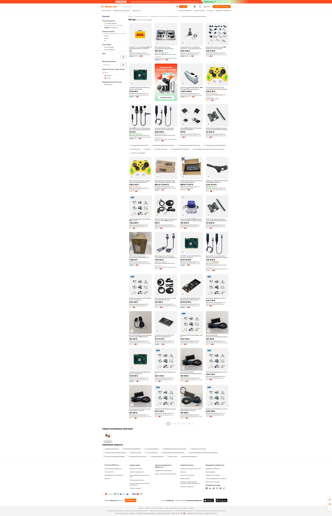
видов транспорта (135, 149)
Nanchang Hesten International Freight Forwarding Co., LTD (140, 54)
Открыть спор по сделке (187, 475)
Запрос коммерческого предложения (165, 474)
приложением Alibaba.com (194, 500)
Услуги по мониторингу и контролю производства (140, 484)
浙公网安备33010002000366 (194, 513)
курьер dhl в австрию (136, 452)
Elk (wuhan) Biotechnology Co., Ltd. (189, 226)
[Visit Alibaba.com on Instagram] (217, 488)
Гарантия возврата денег (137, 472)
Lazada (166, 508)
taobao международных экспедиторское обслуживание (204, 452)
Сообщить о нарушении (187, 486)
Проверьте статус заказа (213, 475)
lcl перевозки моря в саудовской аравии (215, 145)
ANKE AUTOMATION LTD (187, 188)
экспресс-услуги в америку (138, 153)
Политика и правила (135, 488)
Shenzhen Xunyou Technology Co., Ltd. (190, 135)
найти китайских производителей (132, 448)
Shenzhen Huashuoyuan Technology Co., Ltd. (166, 267)
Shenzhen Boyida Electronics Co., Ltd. (216, 135)
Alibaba (130, 16)
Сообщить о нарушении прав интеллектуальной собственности (190, 482)
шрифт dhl (147, 149)
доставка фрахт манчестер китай (180, 149)
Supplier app (170, 500)
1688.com (148, 508)
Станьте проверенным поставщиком (216, 478)
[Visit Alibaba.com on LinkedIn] (210, 488)
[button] (177, 7)
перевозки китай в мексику (112, 448)
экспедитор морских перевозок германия (115, 452)
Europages (191, 508)
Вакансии (107, 478)
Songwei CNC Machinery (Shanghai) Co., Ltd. (191, 95)
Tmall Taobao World (157, 508)
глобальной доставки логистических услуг (163, 145)
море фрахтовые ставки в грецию (139, 145)
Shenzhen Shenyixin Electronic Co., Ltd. (216, 54)
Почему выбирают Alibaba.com (113, 468)
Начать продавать (210, 472)
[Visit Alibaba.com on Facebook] (207, 488)
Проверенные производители (163, 470)
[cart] (200, 7)
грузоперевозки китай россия (189, 456)
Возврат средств (185, 478)
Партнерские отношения (213, 481)
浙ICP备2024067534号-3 (210, 513)
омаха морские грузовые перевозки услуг (189, 145)
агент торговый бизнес (152, 452)
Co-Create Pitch (109, 472)
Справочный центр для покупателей (190, 468)
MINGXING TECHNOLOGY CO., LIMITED (165, 188)
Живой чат (183, 472)
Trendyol (184, 508)
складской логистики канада (198, 448)
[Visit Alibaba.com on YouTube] (220, 488)
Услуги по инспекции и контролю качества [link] (194, 16)
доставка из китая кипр (161, 149)
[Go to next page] (192, 423)
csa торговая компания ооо (152, 448)
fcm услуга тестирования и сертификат (115, 456)
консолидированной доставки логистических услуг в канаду (209, 149)
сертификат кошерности (157, 456)
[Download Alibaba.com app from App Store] (209, 500)
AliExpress (141, 508)
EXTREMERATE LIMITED (212, 98)
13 (189, 423)
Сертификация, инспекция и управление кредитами (164, 16)
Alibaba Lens (113, 500)
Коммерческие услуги (141, 16)
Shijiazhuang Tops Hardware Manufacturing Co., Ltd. (166, 58)
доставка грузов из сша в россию (138, 456)
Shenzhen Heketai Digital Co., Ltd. (138, 226)
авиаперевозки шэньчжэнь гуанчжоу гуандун (175, 448)
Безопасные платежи (136, 468)
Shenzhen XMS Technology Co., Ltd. (215, 226)
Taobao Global (173, 508)
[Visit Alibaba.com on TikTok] (224, 488)
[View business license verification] (181, 513)
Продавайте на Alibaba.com (213, 468)
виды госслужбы (173, 456)
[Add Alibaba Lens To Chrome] (130, 500)
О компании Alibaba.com (112, 465)
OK (123, 57)
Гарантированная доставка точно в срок (139, 476)
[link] (330, 499)
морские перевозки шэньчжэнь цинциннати (174, 452)
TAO (179, 508)
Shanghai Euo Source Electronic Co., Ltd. (166, 226)
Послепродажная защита (137, 480)
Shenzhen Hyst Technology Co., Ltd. (138, 95)
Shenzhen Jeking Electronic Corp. (189, 54)
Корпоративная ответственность (114, 475)
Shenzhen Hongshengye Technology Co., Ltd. (166, 139)
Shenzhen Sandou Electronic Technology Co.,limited (140, 263)
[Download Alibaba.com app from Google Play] (221, 500)
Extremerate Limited (134, 189)
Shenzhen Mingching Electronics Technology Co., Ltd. (140, 137)
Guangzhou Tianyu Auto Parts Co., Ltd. (216, 189)
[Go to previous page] (165, 423)
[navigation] (114, 220)
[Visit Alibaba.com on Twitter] (214, 488)
